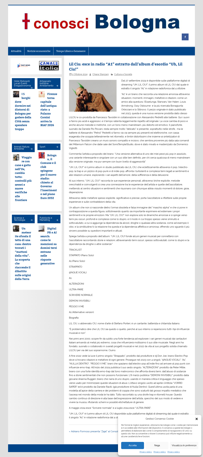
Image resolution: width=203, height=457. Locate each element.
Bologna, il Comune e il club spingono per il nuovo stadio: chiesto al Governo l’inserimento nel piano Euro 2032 (48, 176)
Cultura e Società (123, 74)
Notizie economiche (38, 51)
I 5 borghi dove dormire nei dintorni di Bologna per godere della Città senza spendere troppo (23, 111)
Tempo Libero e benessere (70, 51)
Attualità (16, 51)
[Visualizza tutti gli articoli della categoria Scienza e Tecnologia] (31, 220)
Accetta (133, 445)
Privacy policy (146, 452)
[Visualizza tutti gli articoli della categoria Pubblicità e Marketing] (57, 220)
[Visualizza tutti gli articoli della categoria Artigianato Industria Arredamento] (57, 86)
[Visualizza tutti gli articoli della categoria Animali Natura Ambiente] (31, 149)
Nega (157, 445)
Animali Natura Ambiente (21, 147)
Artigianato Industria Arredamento (46, 83)
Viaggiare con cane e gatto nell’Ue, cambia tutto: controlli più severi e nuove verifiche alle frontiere (23, 178)
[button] (196, 418)
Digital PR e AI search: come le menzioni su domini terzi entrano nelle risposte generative (48, 245)
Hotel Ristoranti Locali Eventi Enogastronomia (22, 83)
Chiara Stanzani (100, 74)
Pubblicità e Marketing (46, 219)
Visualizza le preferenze (184, 445)
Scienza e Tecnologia (19, 219)
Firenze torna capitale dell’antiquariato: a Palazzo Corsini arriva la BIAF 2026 (48, 109)
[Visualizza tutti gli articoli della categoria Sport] (57, 147)
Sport (42, 146)
